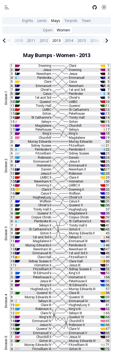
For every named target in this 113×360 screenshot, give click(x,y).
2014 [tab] (69, 40)
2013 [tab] (56, 40)
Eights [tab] (27, 20)
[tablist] (56, 20)
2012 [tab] (44, 40)
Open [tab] (48, 29)
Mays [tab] (55, 20)
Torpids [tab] (71, 20)
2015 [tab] (82, 40)
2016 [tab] (94, 40)
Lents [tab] (42, 20)
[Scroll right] (108, 40)
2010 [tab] (18, 40)
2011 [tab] (31, 40)
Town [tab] (86, 20)
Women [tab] (63, 29)
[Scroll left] (5, 40)
